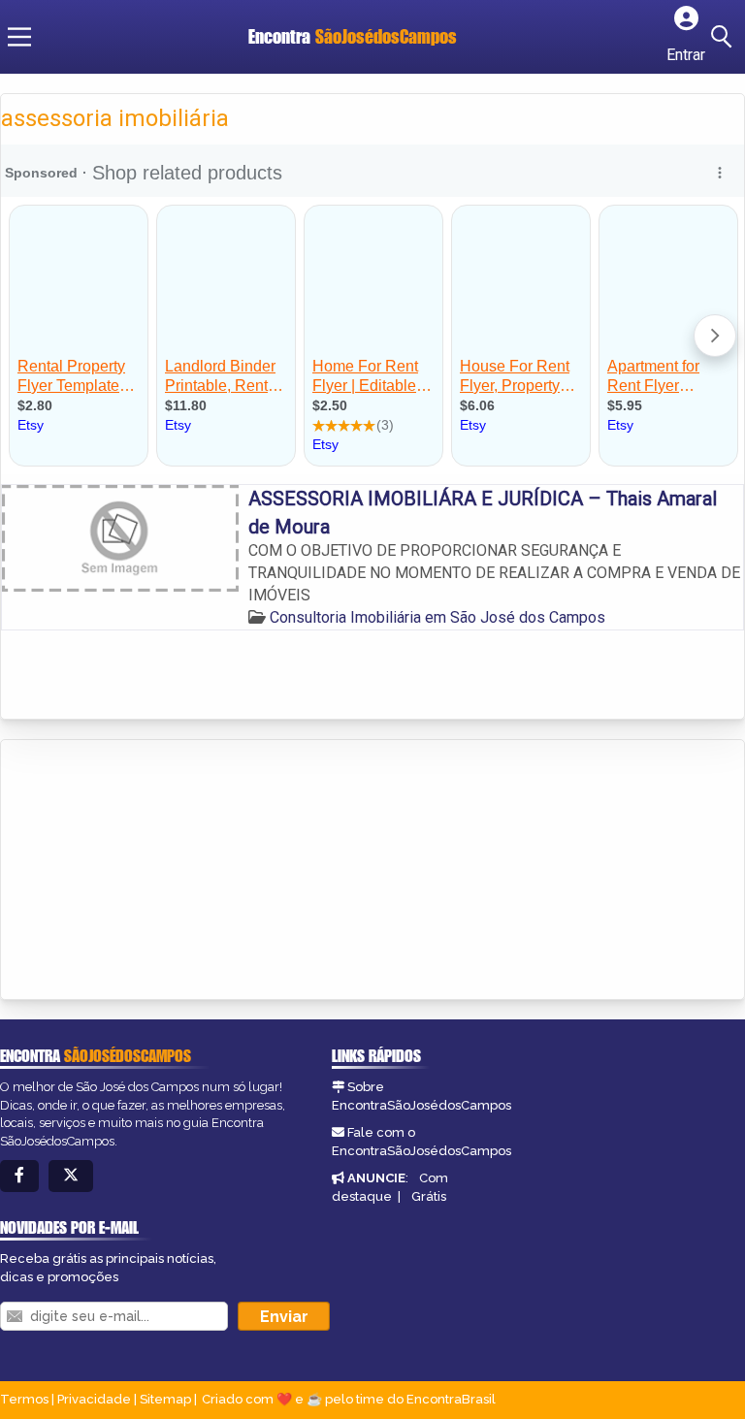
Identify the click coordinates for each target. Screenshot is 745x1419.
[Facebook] (19, 1176)
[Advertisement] (146, 871)
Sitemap (165, 1399)
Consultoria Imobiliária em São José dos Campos (437, 617)
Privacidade (94, 1399)
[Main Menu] (19, 36)
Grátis (428, 1196)
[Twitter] (71, 1176)
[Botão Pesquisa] (724, 36)
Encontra (352, 36)
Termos (24, 1399)
